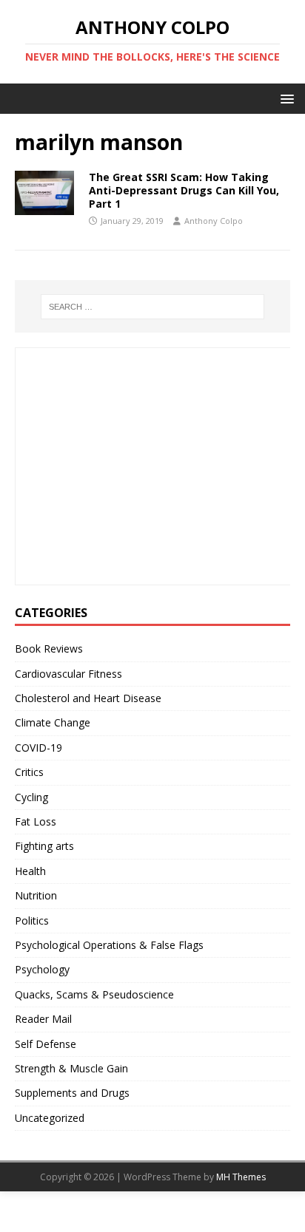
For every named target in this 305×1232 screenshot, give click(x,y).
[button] (284, 98)
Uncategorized (49, 1118)
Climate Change (52, 722)
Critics (29, 772)
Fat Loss (35, 821)
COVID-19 (38, 748)
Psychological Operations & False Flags (109, 945)
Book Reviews (49, 648)
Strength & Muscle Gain (71, 1068)
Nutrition (36, 895)
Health (30, 871)
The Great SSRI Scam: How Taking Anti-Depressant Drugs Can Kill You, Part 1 (184, 190)
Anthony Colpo (213, 220)
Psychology (42, 969)
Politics (32, 920)
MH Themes (241, 1177)
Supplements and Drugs (72, 1093)
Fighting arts (44, 846)
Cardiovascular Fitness (68, 674)
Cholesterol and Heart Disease (88, 698)
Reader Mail (43, 1019)
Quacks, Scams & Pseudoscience (94, 994)
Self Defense (45, 1044)
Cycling (31, 797)
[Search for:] (153, 306)
